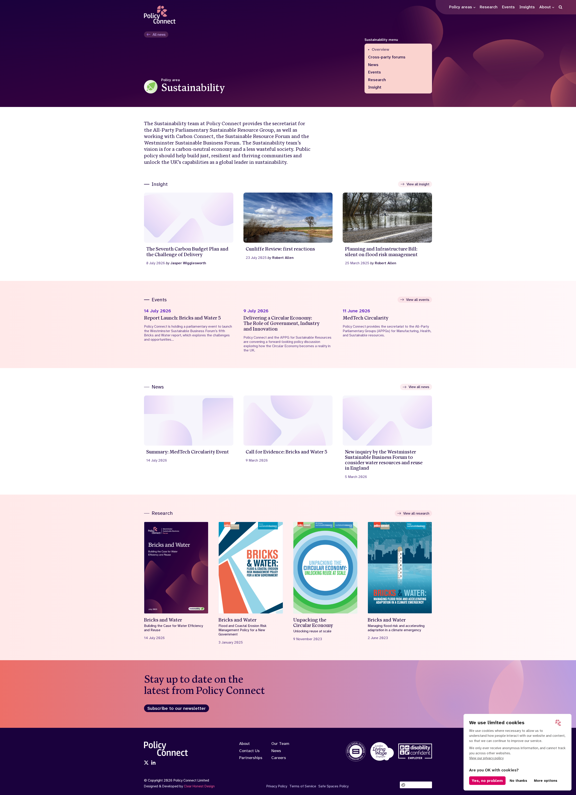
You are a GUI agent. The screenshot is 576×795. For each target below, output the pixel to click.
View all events (417, 299)
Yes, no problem (487, 780)
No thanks (518, 780)
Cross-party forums (386, 57)
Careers (278, 757)
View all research (416, 513)
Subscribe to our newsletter (176, 708)
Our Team (280, 743)
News (373, 64)
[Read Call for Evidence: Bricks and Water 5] (288, 429)
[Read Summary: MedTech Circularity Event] (188, 428)
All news (159, 34)
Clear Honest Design (199, 786)
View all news (419, 386)
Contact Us (249, 750)
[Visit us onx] (146, 763)
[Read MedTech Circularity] (387, 322)
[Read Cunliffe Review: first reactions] (288, 226)
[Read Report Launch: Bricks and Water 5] (188, 325)
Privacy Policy (276, 786)
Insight (374, 87)
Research (377, 80)
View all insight (418, 184)
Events (374, 72)
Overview (380, 49)
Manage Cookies (418, 785)
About (244, 743)
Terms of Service (302, 786)
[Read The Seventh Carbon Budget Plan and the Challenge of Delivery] (188, 229)
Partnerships (250, 757)
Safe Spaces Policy (333, 786)
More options (545, 780)
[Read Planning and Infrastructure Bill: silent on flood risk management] (387, 229)
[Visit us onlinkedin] (153, 763)
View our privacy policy (486, 758)
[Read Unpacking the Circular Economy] (325, 581)
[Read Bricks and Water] (176, 581)
